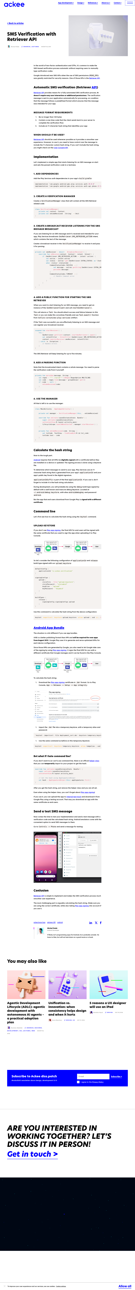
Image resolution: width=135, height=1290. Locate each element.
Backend (38, 1028)
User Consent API (61, 148)
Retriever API (94, 78)
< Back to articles (15, 23)
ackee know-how (39, 922)
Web (33, 1031)
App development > (66, 3)
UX (74, 1020)
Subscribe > (116, 1076)
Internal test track (73, 797)
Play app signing (54, 530)
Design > (80, 3)
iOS (20, 1031)
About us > (106, 3)
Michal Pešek (52, 928)
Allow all (125, 1286)
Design (69, 1020)
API (94, 87)
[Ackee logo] (14, 4)
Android (26, 46)
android (60, 922)
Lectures (35, 46)
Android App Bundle (49, 628)
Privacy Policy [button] (98, 1082)
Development (12, 1031)
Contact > (117, 3)
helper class (94, 761)
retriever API (51, 922)
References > (93, 3)
